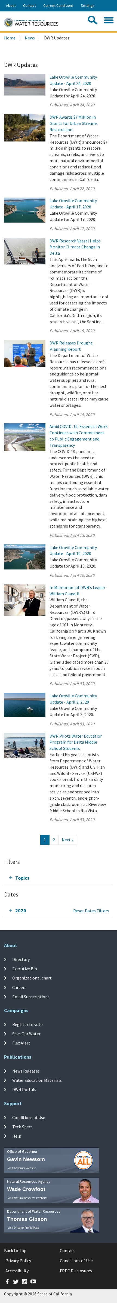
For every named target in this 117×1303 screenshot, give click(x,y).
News (30, 38)
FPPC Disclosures (76, 1270)
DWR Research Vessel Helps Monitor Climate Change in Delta (75, 247)
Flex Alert (21, 1043)
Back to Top (15, 1250)
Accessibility (17, 1270)
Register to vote (27, 1024)
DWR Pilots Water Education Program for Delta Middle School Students (76, 742)
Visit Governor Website (22, 1168)
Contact (29, 5)
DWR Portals (24, 1089)
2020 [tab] (20, 910)
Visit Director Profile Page (23, 1228)
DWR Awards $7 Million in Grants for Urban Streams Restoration (74, 123)
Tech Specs (22, 1126)
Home (10, 38)
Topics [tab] (22, 878)
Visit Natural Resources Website (27, 1198)
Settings (87, 5)
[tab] (58, 878)
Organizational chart (32, 978)
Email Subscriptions (31, 996)
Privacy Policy (18, 1260)
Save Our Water (26, 1033)
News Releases (26, 1070)
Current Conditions (58, 5)
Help (16, 1136)
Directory (21, 959)
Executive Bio (24, 968)
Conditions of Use (28, 1117)
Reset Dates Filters (91, 910)
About (11, 5)
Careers (19, 987)
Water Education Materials (37, 1080)
